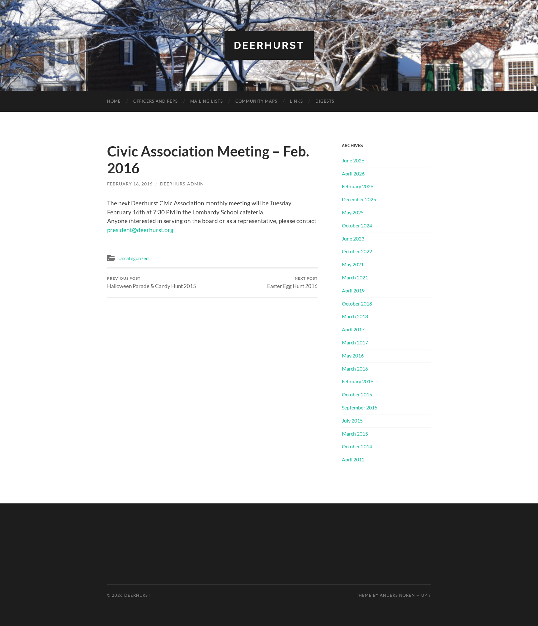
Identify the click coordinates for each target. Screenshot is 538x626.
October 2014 (357, 446)
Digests (324, 101)
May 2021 (353, 264)
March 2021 (355, 277)
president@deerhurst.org (140, 229)
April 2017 (353, 329)
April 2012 (353, 459)
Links (296, 101)
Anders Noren (397, 595)
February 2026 (357, 186)
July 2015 (352, 420)
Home (114, 101)
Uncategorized (133, 258)
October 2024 (357, 225)
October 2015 (357, 394)
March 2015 (355, 434)
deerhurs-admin (182, 183)
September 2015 (359, 407)
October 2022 (357, 251)
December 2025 (359, 199)
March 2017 (355, 342)
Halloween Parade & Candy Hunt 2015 (151, 282)
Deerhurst (269, 45)
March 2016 (355, 368)
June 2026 (353, 160)
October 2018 (357, 303)
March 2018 (355, 316)
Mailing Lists (206, 101)
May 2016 (353, 355)
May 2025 (353, 212)
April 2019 (353, 290)
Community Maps (256, 101)
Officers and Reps (155, 101)
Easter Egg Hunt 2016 (292, 282)
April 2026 (353, 173)
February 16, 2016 (130, 183)
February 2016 (357, 381)
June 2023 (353, 238)
